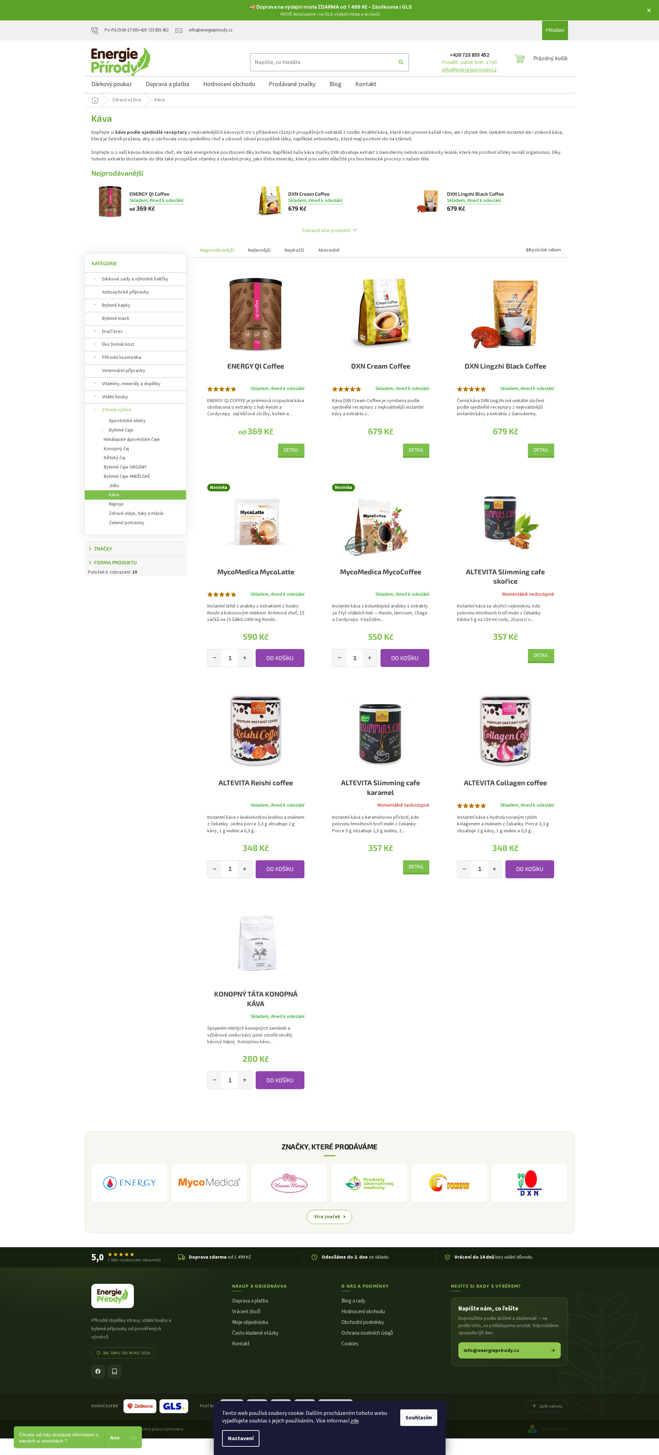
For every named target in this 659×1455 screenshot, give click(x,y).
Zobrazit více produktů (326, 230)
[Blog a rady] (114, 1371)
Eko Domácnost (118, 344)
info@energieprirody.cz (469, 70)
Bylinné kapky (116, 305)
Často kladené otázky (255, 1333)
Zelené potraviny (126, 522)
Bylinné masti (115, 318)
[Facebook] (98, 1371)
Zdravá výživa (116, 409)
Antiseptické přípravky (125, 292)
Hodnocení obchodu (363, 1311)
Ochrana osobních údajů (367, 1333)
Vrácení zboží (246, 1311)
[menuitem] (111, 85)
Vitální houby (115, 396)
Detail (291, 450)
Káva (114, 494)
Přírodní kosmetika (121, 357)
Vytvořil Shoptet (554, 1429)
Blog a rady (353, 1301)
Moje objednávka (250, 1322)
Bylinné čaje (121, 430)
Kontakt (241, 1343)
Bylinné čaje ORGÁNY (125, 467)
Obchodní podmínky (362, 1322)
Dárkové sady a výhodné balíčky (135, 279)
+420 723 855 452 (469, 55)
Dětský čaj (114, 457)
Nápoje (116, 504)
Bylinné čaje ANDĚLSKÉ (127, 476)
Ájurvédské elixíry (127, 420)
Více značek (327, 1216)
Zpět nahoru (550, 1406)
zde (354, 1421)
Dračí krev (112, 331)
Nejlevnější (259, 250)
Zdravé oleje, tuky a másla (136, 513)
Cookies (350, 1343)
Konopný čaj (116, 448)
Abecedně (329, 250)
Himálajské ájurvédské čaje (132, 439)
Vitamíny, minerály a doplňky (131, 383)
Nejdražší (294, 250)
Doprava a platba (250, 1301)
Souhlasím (418, 1417)
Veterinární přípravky (123, 370)
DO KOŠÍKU (280, 658)
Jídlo (114, 485)
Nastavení (241, 1438)
